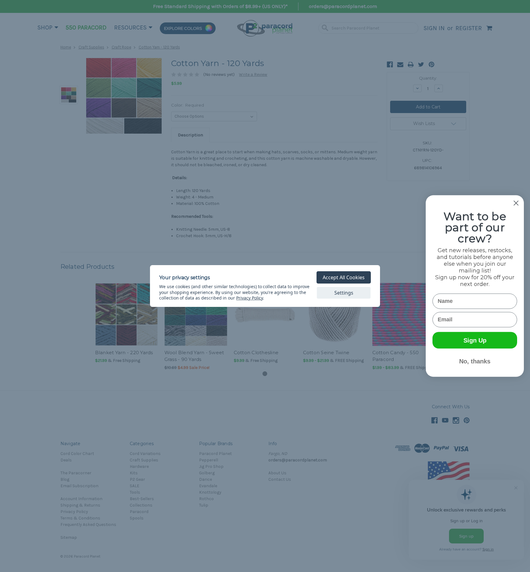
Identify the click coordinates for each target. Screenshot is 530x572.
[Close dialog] (516, 203)
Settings (343, 292)
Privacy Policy (249, 298)
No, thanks (474, 361)
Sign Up (474, 340)
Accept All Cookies (344, 277)
